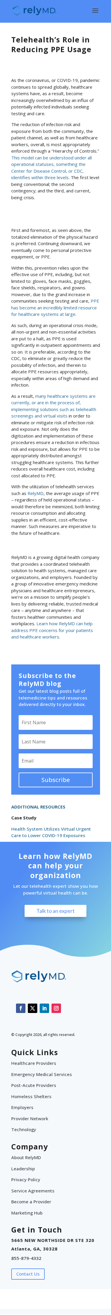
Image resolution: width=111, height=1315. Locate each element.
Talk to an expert (55, 911)
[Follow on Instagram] (56, 1008)
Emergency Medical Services (41, 1074)
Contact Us (28, 1274)
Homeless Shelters (31, 1096)
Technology (23, 1129)
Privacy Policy (25, 1179)
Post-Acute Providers (33, 1085)
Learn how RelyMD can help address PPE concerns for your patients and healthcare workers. (52, 630)
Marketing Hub (27, 1213)
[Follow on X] (32, 1008)
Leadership (23, 1169)
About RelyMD (26, 1157)
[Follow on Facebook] (20, 1008)
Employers (22, 1107)
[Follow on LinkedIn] (44, 1008)
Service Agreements (32, 1191)
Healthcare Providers (33, 1063)
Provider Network (29, 1118)
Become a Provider (31, 1202)
